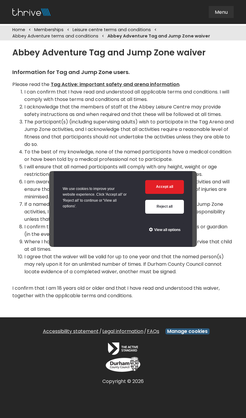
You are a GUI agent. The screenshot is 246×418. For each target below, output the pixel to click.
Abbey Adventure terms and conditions (55, 36)
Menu (221, 12)
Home (18, 30)
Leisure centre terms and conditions (112, 30)
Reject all (164, 206)
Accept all (164, 187)
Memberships (49, 30)
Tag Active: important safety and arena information (115, 84)
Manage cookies (187, 331)
